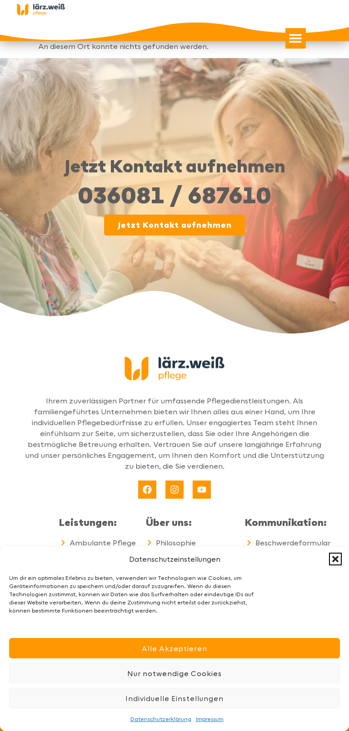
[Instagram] (174, 490)
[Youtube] (202, 490)
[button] (335, 559)
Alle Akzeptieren (174, 648)
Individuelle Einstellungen (174, 698)
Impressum (210, 718)
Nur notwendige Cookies (174, 673)
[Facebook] (147, 490)
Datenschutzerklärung (160, 718)
